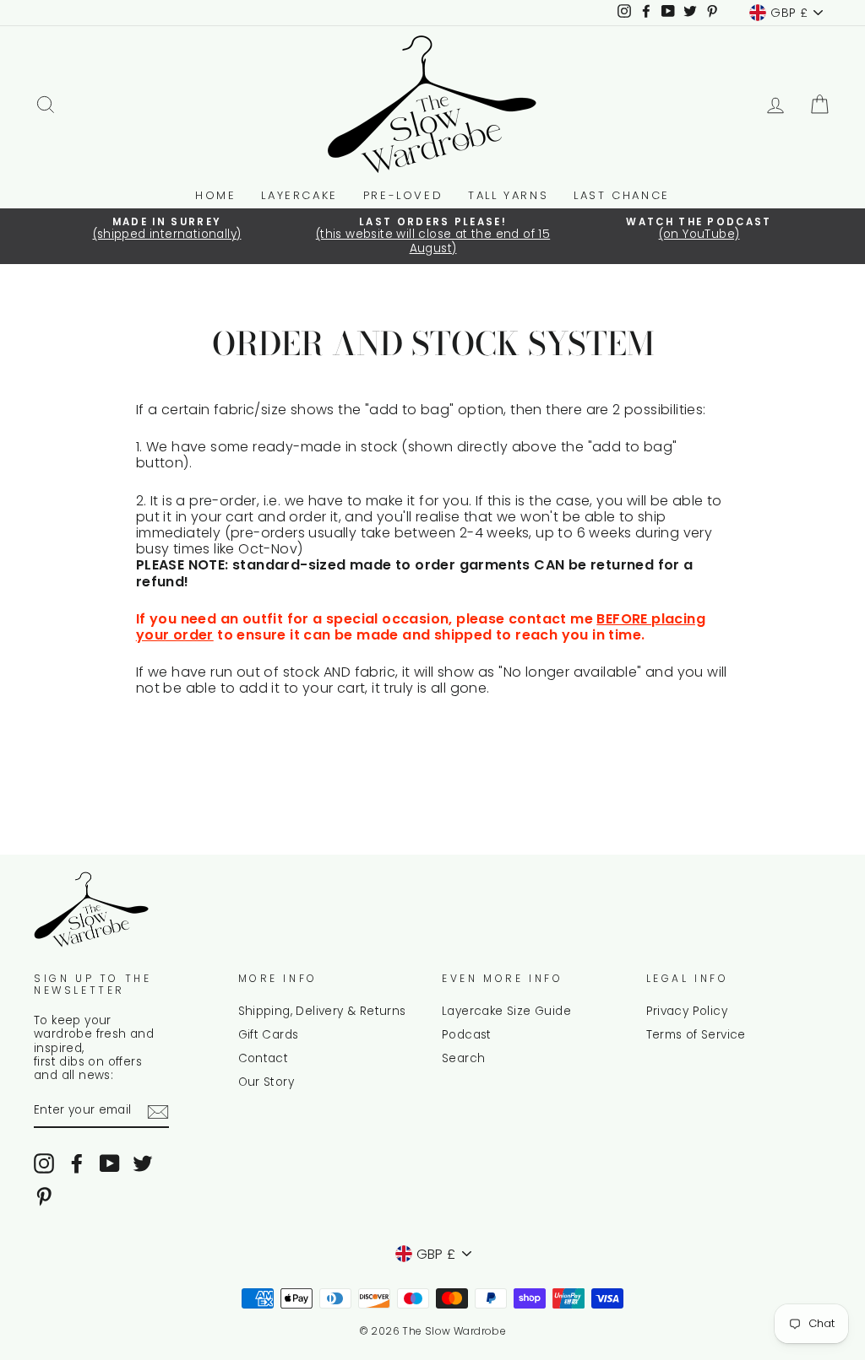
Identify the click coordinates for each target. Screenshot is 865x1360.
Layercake (299, 195)
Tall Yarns (508, 195)
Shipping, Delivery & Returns (322, 1011)
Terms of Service (696, 1035)
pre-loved (403, 195)
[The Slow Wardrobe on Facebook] (77, 1163)
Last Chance (622, 195)
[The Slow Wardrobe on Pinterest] (44, 1196)
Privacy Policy (687, 1011)
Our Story (266, 1082)
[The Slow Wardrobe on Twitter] (143, 1163)
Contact (263, 1058)
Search (463, 1058)
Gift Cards (268, 1035)
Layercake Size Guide (506, 1011)
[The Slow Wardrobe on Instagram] (44, 1163)
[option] (167, 229)
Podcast (467, 1035)
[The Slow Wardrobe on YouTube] (110, 1163)
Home (215, 195)
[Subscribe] (158, 1112)
